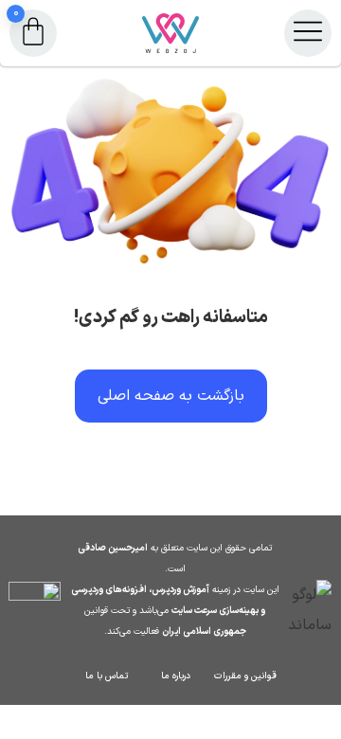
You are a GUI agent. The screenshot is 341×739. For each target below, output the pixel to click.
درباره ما (175, 676)
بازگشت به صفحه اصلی (171, 396)
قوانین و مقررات (245, 676)
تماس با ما (106, 676)
